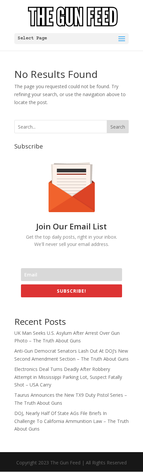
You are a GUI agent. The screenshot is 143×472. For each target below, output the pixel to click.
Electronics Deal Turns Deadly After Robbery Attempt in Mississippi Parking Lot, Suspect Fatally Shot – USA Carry (68, 377)
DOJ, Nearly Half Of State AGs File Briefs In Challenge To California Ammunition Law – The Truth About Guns (71, 421)
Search (117, 127)
